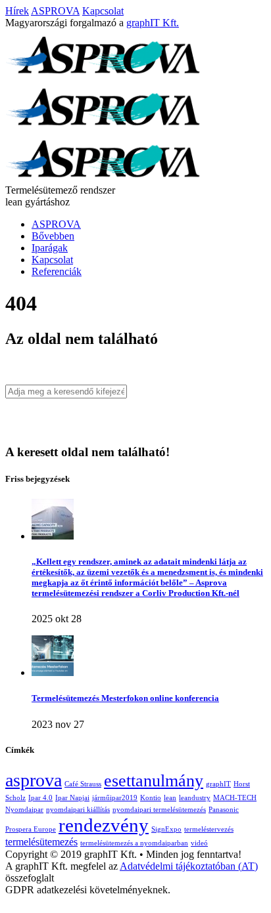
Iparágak (50, 247)
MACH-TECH (235, 797)
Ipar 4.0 (40, 797)
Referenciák (57, 271)
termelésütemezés (41, 842)
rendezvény (104, 825)
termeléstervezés (209, 829)
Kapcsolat (103, 10)
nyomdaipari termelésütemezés (159, 809)
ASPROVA (55, 10)
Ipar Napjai (72, 797)
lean (170, 797)
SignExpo (166, 829)
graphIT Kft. (152, 22)
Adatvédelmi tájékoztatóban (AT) (189, 866)
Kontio (150, 797)
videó (199, 843)
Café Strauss (82, 784)
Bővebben (53, 236)
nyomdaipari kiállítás (78, 809)
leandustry (194, 797)
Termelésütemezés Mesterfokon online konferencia (125, 698)
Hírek (17, 10)
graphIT (218, 784)
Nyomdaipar (24, 809)
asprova (33, 780)
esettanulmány (153, 780)
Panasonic (224, 809)
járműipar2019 (114, 797)
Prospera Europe (30, 829)
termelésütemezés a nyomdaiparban (134, 843)
